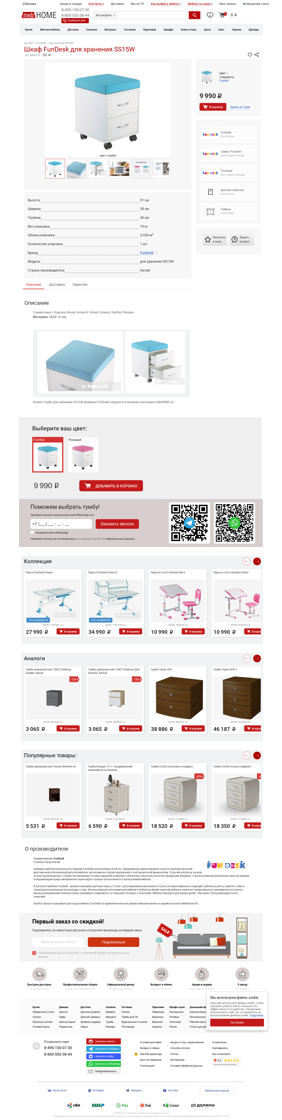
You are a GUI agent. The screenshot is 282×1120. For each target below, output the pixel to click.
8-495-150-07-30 (75, 9)
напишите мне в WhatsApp (52, 532)
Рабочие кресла (199, 1021)
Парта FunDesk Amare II (102, 572)
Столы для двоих (200, 1026)
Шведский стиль (257, 4)
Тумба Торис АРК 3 (225, 669)
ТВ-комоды (128, 1026)
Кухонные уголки (43, 1021)
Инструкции (177, 1059)
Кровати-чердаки (91, 1021)
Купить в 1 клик (240, 107)
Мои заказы (227, 4)
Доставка (117, 4)
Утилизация (147, 1065)
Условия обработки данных (186, 1065)
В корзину (216, 107)
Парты (84, 1026)
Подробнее (256, 1015)
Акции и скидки (71, 4)
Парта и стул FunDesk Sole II (168, 572)
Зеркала (157, 1026)
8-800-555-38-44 (75, 15)
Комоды (110, 1026)
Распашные (176, 1011)
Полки (173, 1026)
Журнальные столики (134, 1021)
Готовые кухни (41, 1026)
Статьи (174, 1054)
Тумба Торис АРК (161, 669)
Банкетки (157, 1016)
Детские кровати (90, 1011)
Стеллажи (175, 1021)
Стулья (37, 1016)
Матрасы (111, 1016)
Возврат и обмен (150, 1048)
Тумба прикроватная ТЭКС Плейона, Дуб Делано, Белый (114, 671)
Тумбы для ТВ (129, 1016)
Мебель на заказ (199, 4)
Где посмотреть (221, 1054)
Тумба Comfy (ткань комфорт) (232, 766)
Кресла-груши (67, 1021)
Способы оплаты (180, 1048)
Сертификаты (220, 1048)
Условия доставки (151, 1042)
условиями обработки (91, 538)
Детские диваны (90, 1016)
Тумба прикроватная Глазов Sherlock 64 (51, 766)
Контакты (95, 4)
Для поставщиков (150, 1059)
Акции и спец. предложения (187, 1042)
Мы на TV (137, 4)
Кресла (63, 1011)
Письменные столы (201, 1016)
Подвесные (66, 1026)
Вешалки (157, 1021)
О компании (219, 1042)
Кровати (110, 1011)
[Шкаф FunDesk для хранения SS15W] (55, 168)
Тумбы (110, 1021)
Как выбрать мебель (165, 4)
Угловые (174, 1016)
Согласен (237, 1022)
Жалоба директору (151, 1054)
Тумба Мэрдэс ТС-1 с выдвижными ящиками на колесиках (110, 768)
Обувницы (158, 1011)
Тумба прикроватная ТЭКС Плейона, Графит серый (49, 671)
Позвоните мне (77, 20)
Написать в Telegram (107, 1048)
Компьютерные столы (203, 1011)
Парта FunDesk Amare (39, 572)
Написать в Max (104, 1056)
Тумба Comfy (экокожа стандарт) (172, 766)
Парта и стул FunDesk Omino (230, 572)
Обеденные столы (43, 1011)
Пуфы (62, 1016)
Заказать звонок (117, 523)
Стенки (125, 1011)
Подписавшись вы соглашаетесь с (83, 954)
